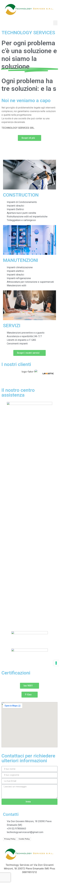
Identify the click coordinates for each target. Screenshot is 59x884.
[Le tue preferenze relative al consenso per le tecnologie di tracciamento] (56, 663)
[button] (55, 22)
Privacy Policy (9, 847)
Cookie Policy (24, 847)
